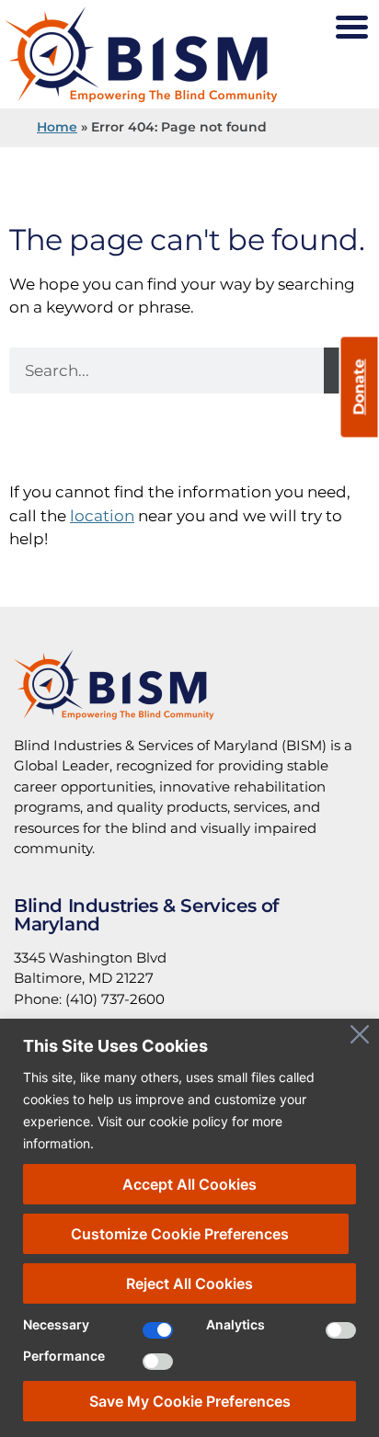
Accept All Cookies (189, 1184)
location (102, 516)
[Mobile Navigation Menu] (351, 28)
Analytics (235, 1325)
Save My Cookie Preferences (190, 1401)
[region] (189, 1228)
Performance (64, 1356)
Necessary (56, 1325)
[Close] (360, 1034)
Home (57, 127)
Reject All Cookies (189, 1283)
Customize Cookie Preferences (180, 1234)
